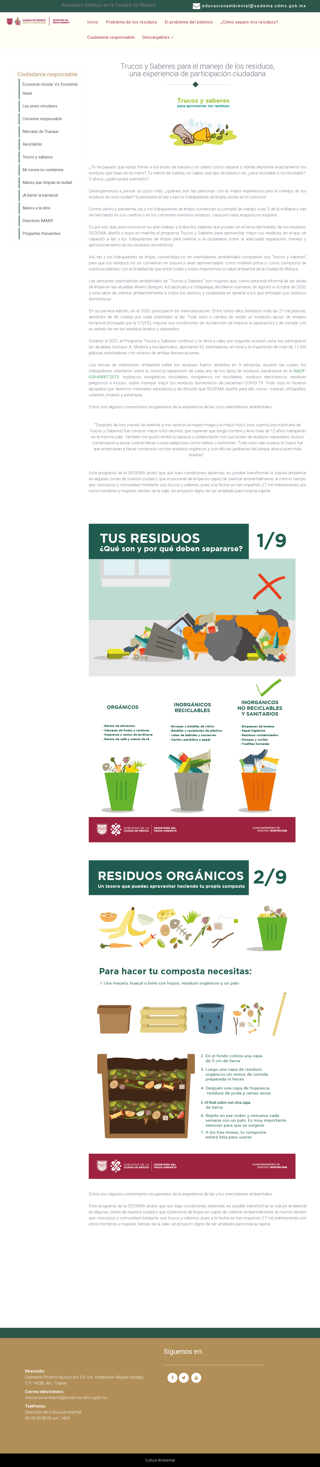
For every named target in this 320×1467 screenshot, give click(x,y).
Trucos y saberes (37, 157)
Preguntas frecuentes (41, 233)
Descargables (156, 37)
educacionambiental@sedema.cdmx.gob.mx (254, 5)
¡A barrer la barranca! (40, 195)
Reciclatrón (32, 144)
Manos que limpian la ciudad (47, 182)
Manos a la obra (36, 208)
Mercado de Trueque (40, 131)
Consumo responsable (42, 118)
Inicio (92, 22)
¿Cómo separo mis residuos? (249, 22)
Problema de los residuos (131, 22)
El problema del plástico (189, 22)
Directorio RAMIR (37, 220)
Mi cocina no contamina (42, 169)
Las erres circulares (39, 106)
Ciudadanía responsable (111, 37)
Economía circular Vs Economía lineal (50, 89)
